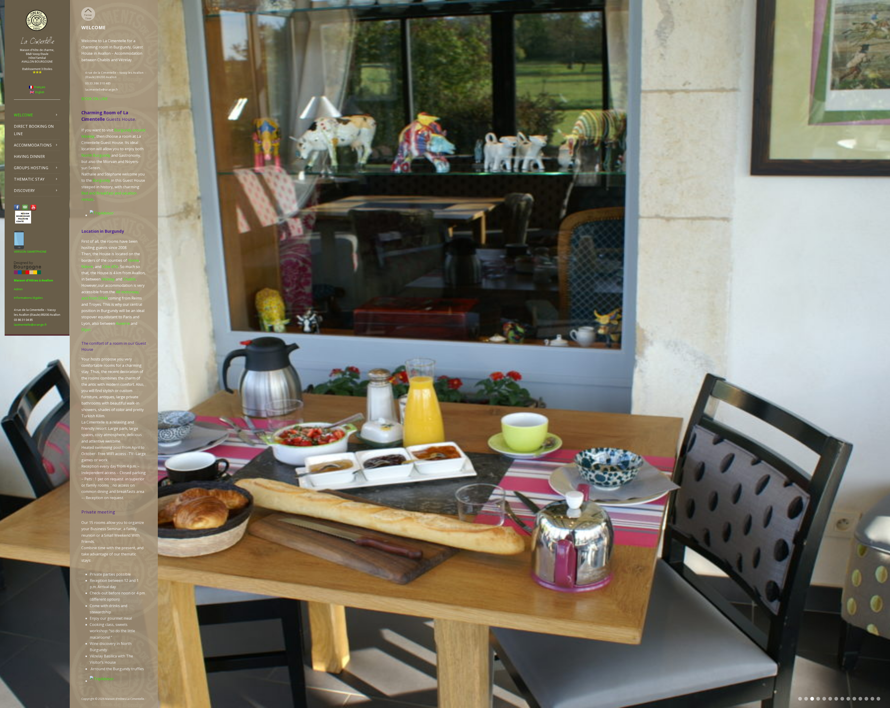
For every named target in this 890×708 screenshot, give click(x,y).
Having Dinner (29, 156)
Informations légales (28, 298)
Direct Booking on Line (34, 130)
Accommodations (33, 145)
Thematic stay (29, 179)
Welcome (23, 115)
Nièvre (87, 266)
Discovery (24, 190)
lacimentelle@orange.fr (30, 324)
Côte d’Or (110, 266)
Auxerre (123, 323)
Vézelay (108, 279)
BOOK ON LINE (94, 98)
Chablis (129, 279)
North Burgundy (95, 155)
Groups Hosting (31, 167)
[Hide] (88, 14)
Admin (18, 289)
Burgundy (101, 180)
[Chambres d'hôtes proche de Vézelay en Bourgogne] (37, 20)
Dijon (86, 329)
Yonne (133, 260)
